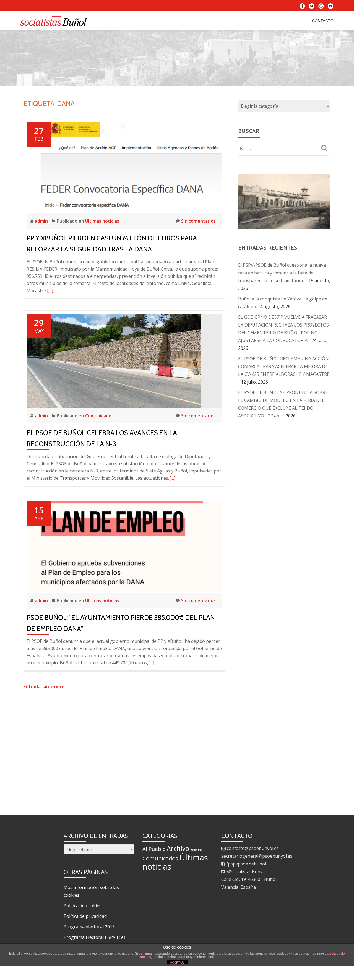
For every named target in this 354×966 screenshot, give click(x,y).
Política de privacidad (85, 916)
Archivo (178, 848)
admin (42, 221)
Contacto (323, 21)
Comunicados (99, 416)
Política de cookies (82, 906)
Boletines (197, 850)
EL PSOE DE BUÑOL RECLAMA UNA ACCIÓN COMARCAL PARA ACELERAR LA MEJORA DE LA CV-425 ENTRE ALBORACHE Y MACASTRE (283, 366)
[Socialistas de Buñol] (54, 20)
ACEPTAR (177, 962)
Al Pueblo (154, 848)
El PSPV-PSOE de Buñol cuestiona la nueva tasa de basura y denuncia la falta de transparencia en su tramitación (282, 273)
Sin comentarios (198, 221)
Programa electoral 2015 (89, 927)
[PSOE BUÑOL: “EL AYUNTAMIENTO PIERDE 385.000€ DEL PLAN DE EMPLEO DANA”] (124, 546)
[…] (50, 290)
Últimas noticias (102, 221)
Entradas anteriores (45, 687)
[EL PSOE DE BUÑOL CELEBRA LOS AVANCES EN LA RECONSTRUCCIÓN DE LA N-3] (114, 360)
